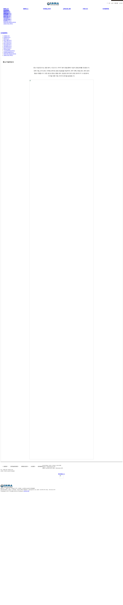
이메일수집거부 (24, 466)
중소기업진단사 (7, 43)
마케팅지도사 (6, 11)
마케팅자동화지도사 (8, 52)
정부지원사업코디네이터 (9, 22)
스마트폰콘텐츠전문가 (9, 50)
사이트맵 (120, 3)
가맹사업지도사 (7, 16)
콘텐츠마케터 (6, 49)
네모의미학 (26, 491)
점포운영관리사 (7, 20)
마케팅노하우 (47, 8)
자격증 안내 (6, 10)
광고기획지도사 (7, 14)
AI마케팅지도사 (7, 19)
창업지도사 (6, 13)
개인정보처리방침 (14, 466)
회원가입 (116, 3)
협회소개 (6, 8)
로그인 (112, 3)
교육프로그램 (67, 8)
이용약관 (5, 466)
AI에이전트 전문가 (8, 23)
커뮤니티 (85, 8)
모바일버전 (40, 466)
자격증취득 (106, 8)
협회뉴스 (25, 8)
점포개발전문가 (7, 17)
